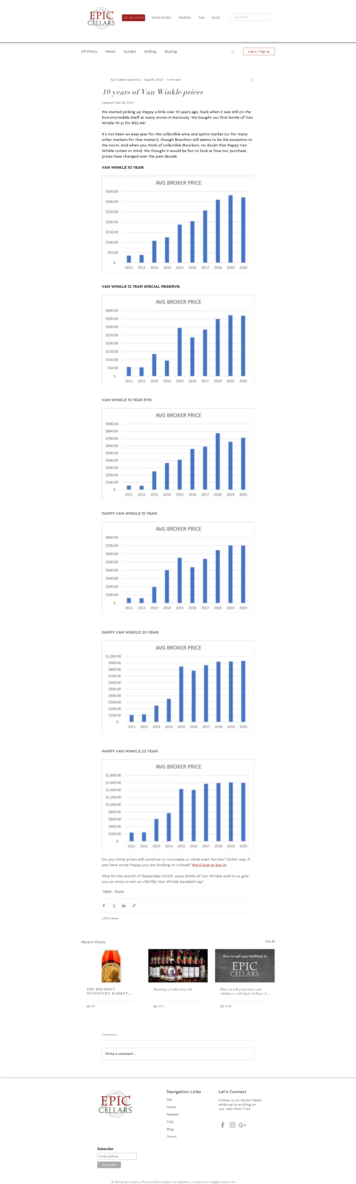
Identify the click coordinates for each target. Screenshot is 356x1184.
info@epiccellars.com (222, 1182)
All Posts (89, 51)
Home (171, 1107)
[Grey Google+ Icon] (242, 1125)
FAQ (170, 1122)
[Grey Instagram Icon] (232, 1125)
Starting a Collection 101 (172, 989)
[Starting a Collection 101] (178, 965)
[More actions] (251, 79)
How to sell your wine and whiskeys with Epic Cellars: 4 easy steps (243, 991)
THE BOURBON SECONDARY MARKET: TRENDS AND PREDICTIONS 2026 (107, 991)
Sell (169, 1100)
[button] (233, 51)
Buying (171, 51)
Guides (130, 51)
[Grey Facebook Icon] (223, 1125)
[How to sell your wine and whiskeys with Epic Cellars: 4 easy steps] (245, 965)
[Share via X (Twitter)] (114, 906)
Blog (170, 1129)
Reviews (173, 1114)
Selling (150, 51)
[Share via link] (134, 906)
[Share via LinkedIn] (124, 906)
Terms (172, 1137)
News (110, 51)
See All (270, 941)
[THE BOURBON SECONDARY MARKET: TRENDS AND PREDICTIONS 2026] (111, 965)
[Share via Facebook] (104, 906)
